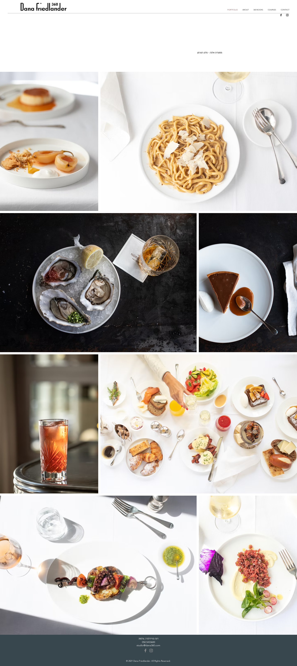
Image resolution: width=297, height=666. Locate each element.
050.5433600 (148, 642)
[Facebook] (281, 15)
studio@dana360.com (148, 645)
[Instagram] (287, 15)
